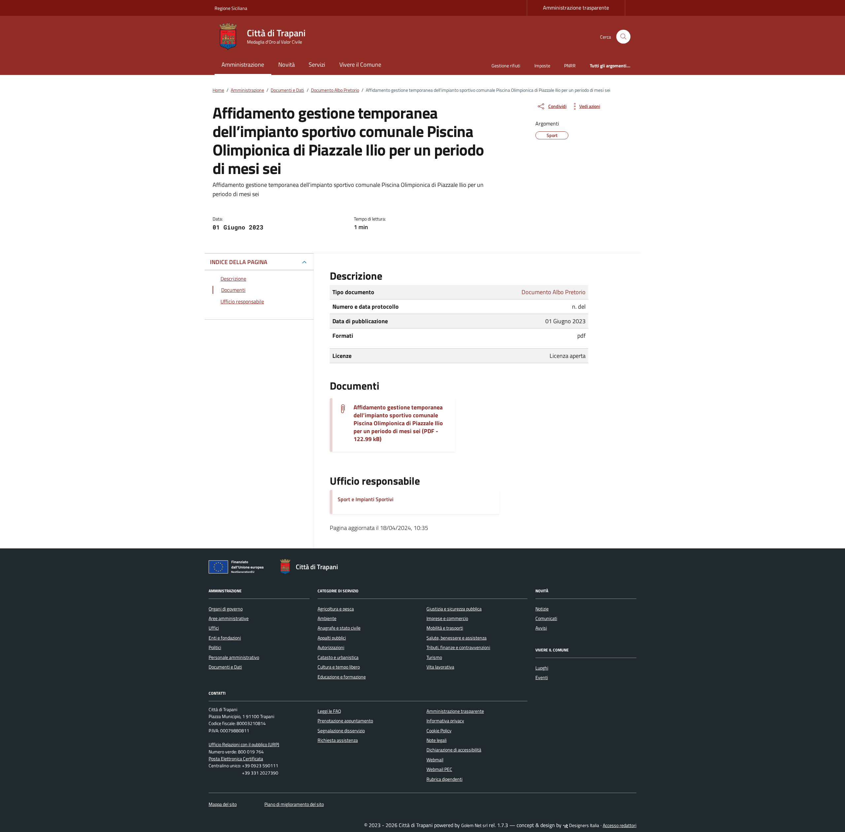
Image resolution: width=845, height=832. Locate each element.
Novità (286, 64)
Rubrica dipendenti (444, 779)
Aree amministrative (229, 618)
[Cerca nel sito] (623, 37)
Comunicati (546, 618)
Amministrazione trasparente (576, 8)
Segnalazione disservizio (341, 730)
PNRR (570, 65)
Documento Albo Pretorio (554, 292)
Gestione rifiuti (505, 65)
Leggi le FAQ (329, 711)
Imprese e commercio (447, 618)
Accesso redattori (619, 825)
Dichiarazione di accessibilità (453, 749)
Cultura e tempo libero (339, 667)
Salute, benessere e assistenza (456, 637)
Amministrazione (242, 64)
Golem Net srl (474, 825)
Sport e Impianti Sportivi (365, 499)
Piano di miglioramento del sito (294, 804)
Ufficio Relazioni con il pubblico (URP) (244, 744)
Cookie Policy (439, 730)
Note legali (436, 740)
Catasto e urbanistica (338, 657)
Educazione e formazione (342, 676)
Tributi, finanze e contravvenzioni (458, 647)
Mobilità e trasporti (444, 628)
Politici (215, 647)
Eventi (541, 677)
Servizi (317, 64)
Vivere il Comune (360, 64)
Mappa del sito (223, 804)
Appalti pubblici (332, 637)
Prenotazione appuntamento (345, 720)
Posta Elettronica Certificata (236, 758)
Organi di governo (226, 608)
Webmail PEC (439, 769)
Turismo (434, 657)
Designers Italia (583, 825)
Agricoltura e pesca (336, 608)
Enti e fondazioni (225, 637)
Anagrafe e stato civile (339, 628)
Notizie (542, 608)
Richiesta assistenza (338, 740)
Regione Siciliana (231, 8)
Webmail (434, 759)
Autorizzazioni (331, 647)
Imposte (542, 65)
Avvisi (541, 628)
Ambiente (327, 618)
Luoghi (541, 668)
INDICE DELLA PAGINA (238, 262)
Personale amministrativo (234, 657)
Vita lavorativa (440, 667)
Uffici (214, 628)
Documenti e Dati (225, 667)
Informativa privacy (445, 720)
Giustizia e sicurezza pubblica (454, 608)
